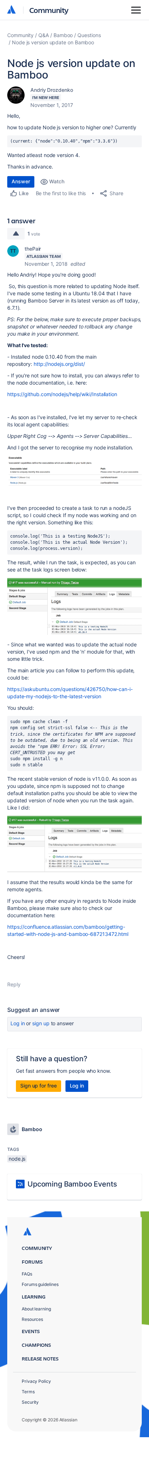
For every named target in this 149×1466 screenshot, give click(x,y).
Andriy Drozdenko (51, 90)
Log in (17, 1023)
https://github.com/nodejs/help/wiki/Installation (62, 394)
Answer (21, 181)
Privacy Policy (36, 1381)
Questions (89, 35)
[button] (74, 471)
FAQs (27, 1274)
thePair (33, 249)
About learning (36, 1309)
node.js (17, 1159)
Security (30, 1402)
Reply (14, 984)
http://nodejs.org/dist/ (59, 364)
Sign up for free (38, 1085)
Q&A (43, 35)
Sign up (40, 1023)
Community (49, 10)
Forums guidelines (40, 1284)
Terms (28, 1391)
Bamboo (63, 35)
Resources (32, 1319)
